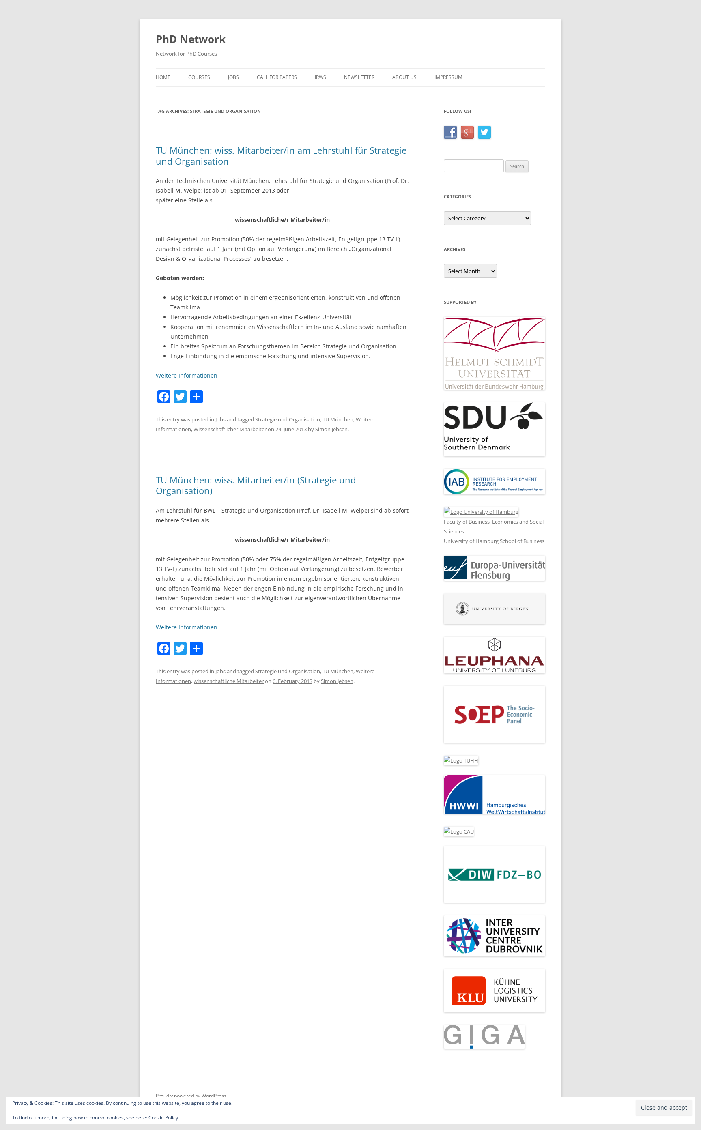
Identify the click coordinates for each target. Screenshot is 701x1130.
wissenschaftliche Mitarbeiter (229, 681)
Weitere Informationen (186, 375)
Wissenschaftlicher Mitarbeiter (230, 429)
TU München (338, 419)
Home (163, 77)
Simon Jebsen (331, 429)
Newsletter (359, 77)
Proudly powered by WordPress (191, 1095)
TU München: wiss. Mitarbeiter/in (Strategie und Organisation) (256, 485)
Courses (199, 77)
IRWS (320, 77)
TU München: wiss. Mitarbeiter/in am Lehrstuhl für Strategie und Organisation (281, 155)
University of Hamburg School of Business (494, 541)
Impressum (448, 77)
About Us (404, 77)
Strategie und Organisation (287, 419)
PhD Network (191, 39)
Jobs (233, 77)
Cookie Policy (163, 1117)
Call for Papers (277, 77)
